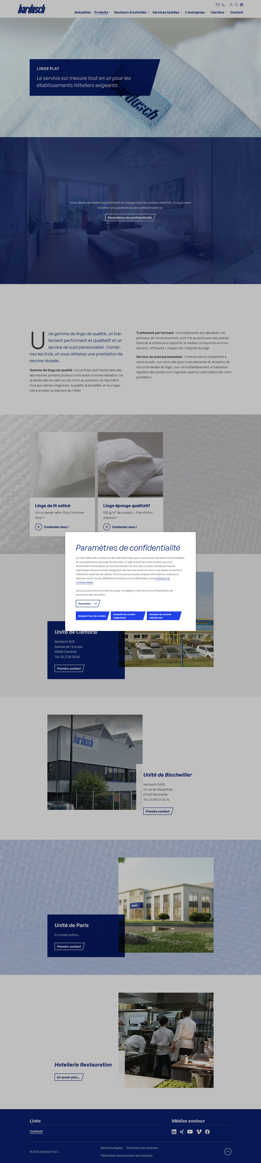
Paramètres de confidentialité (128, 548)
